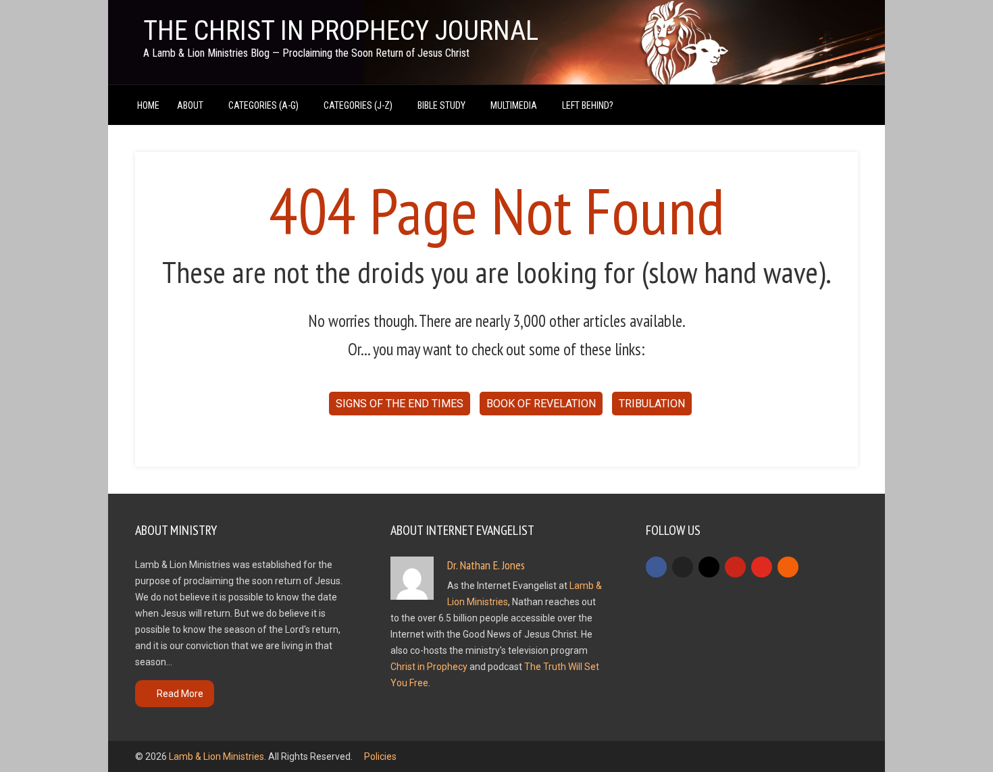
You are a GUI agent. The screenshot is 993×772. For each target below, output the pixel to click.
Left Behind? (587, 105)
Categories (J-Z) (358, 105)
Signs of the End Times (399, 403)
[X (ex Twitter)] (682, 567)
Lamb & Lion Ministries (216, 756)
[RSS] (788, 567)
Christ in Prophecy (428, 666)
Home (148, 105)
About (190, 105)
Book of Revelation (541, 403)
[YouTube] (761, 567)
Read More (180, 693)
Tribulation (652, 403)
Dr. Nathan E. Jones (486, 565)
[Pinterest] (735, 567)
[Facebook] (656, 567)
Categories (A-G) (263, 105)
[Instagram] (708, 567)
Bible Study (441, 105)
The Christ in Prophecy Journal (340, 31)
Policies (380, 756)
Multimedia (513, 105)
